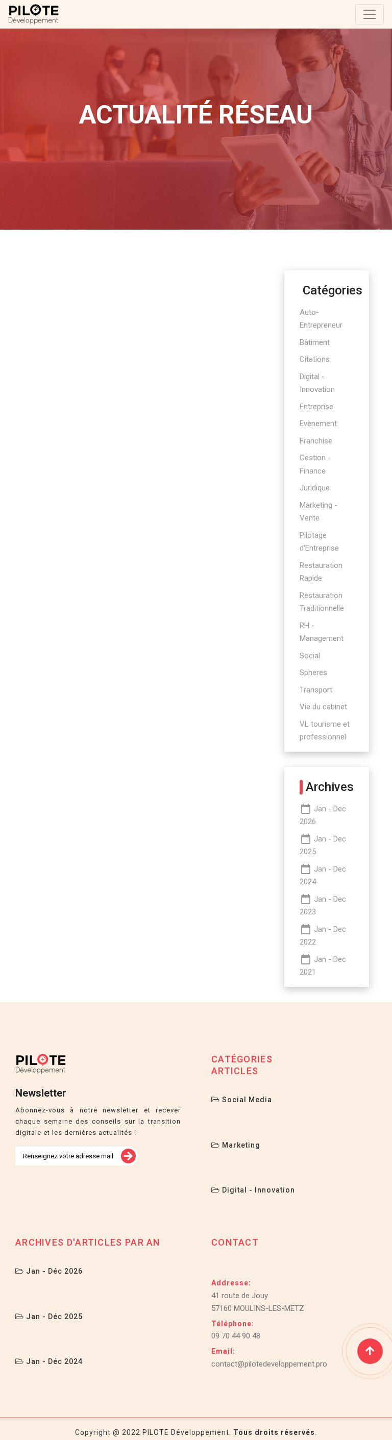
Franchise (316, 440)
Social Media (246, 1100)
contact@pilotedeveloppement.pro (269, 1364)
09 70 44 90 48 (235, 1335)
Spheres (313, 672)
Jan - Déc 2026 (53, 1271)
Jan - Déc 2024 (53, 1361)
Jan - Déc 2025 (53, 1316)
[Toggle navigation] (369, 14)
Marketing (240, 1145)
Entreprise (316, 406)
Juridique (315, 487)
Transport (316, 689)
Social (310, 655)
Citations (315, 359)
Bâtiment (315, 342)
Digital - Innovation (257, 1190)
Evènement (318, 423)
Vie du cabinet (323, 706)
